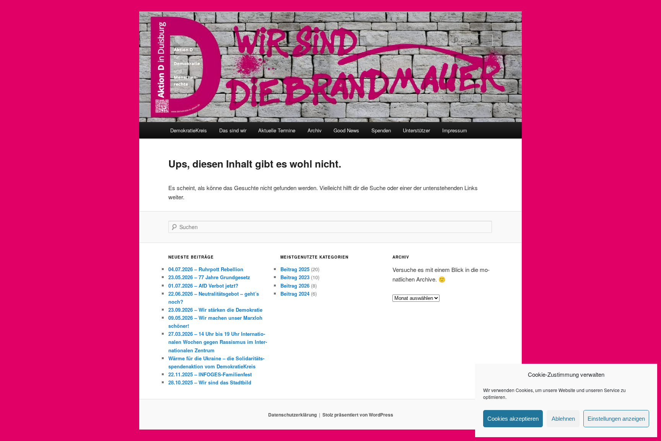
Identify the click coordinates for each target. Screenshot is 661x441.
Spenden (381, 130)
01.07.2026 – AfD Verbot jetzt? (203, 285)
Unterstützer (416, 130)
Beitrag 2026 (294, 285)
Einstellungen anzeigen (616, 418)
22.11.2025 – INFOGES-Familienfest (210, 374)
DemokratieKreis (188, 130)
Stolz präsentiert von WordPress (357, 414)
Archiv (315, 130)
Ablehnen (563, 418)
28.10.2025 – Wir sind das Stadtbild (209, 382)
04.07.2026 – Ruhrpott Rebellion (205, 269)
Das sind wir (232, 130)
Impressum (454, 130)
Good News (346, 130)
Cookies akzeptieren (513, 418)
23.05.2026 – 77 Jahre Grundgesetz (209, 277)
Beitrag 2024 (294, 293)
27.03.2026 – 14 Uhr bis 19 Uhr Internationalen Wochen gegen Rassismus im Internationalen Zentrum (217, 341)
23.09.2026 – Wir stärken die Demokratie (215, 309)
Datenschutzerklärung (292, 414)
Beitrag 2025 (294, 269)
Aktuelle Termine (276, 130)
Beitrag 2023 (294, 277)
